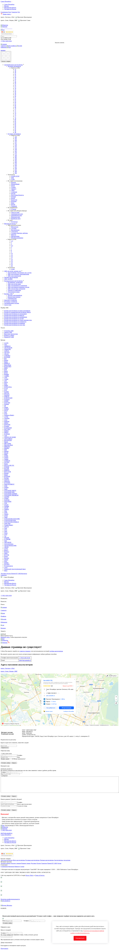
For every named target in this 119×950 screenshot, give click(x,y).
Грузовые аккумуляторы (32, 860)
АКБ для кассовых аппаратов (16, 288)
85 (15, 124)
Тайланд (13, 189)
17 (12, 258)
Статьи (22, 866)
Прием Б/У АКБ (52, 863)
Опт (19, 12)
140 (16, 149)
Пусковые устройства (10, 301)
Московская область (10, 7)
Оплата (39, 863)
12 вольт (13, 209)
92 (15, 127)
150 (16, 152)
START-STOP (15, 176)
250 (16, 173)
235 (16, 170)
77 (15, 116)
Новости (17, 866)
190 (16, 159)
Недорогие (14, 221)
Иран (12, 203)
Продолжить (4, 948)
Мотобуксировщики (17, 238)
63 (15, 101)
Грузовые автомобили (14, 134)
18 (12, 260)
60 (15, 96)
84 (15, 123)
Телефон (19, 755)
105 (16, 138)
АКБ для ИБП (8, 279)
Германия (14, 206)
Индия (13, 204)
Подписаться (4, 747)
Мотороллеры (15, 236)
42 (15, 74)
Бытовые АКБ (8, 294)
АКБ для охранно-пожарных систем (18, 287)
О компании (4, 12)
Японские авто (15, 217)
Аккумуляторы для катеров (62, 860)
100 (16, 137)
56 (15, 91)
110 (16, 141)
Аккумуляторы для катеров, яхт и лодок (19, 272)
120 (16, 145)
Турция (13, 187)
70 (15, 108)
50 (15, 83)
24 (12, 264)
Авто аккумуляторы (7, 860)
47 (15, 80)
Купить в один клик (6, 936)
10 (12, 253)
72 (15, 112)
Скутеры (13, 228)
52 (15, 85)
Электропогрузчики (14, 292)
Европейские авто (16, 215)
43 (15, 75)
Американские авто (17, 214)
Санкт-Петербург (9, 4)
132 (16, 148)
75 (15, 115)
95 (15, 129)
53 (15, 86)
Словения (14, 192)
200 (16, 162)
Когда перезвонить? (19, 759)
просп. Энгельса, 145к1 (8, 668)
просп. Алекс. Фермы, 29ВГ (9, 671)
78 (15, 118)
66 (15, 105)
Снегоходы (14, 231)
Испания (13, 201)
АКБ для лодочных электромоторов (18, 274)
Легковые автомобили (14, 66)
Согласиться (80, 938)
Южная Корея (15, 184)
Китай (13, 198)
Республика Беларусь (17, 195)
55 (15, 90)
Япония (13, 182)
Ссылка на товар (22, 806)
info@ (6, 833)
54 (15, 88)
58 (15, 93)
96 (15, 130)
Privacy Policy (30, 875)
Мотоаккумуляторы (10, 223)
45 (15, 79)
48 (15, 82)
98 (15, 132)
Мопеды (13, 234)
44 (15, 77)
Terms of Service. (40, 875)
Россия (13, 193)
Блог (9, 12)
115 (16, 143)
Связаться (4, 575)
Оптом (59, 863)
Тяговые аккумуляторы (11, 277)
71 (15, 110)
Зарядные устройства (10, 300)
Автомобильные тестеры (11, 303)
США (13, 190)
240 (16, 171)
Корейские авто (15, 218)
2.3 (12, 241)
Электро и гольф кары (14, 290)
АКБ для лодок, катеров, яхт (12, 271)
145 (16, 151)
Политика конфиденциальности (10, 899)
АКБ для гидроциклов (14, 276)
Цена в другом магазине (24, 804)
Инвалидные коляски (14, 297)
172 (16, 154)
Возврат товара (25, 863)
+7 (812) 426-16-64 (6, 41)
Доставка (33, 863)
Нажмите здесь (5, 637)
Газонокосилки (12, 298)
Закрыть (14, 763)
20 (12, 263)
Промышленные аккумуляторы (13, 281)
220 (16, 165)
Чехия (13, 185)
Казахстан (14, 200)
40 (15, 72)
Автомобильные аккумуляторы (13, 64)
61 (15, 97)
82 (15, 121)
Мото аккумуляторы (19, 860)
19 (12, 261)
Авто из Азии (15, 212)
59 (15, 94)
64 (15, 102)
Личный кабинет (6, 863)
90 (15, 126)
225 (16, 167)
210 (16, 163)
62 (15, 99)
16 (12, 256)
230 (16, 168)
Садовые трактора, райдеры (19, 233)
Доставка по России (10, 9)
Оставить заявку (5, 763)
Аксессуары (7, 305)
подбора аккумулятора (56, 651)
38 (15, 71)
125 (16, 146)
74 (15, 113)
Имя (18, 757)
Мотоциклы (14, 227)
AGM (12, 179)
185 (16, 157)
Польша (13, 196)
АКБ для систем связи (14, 284)
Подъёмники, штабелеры (15, 282)
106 (16, 140)
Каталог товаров (6, 61)
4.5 (12, 245)
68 (15, 107)
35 (15, 69)
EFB (12, 178)
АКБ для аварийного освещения (17, 285)
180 (16, 156)
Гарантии (14, 12)
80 (15, 119)
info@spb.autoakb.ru (25, 660)
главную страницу (25, 651)
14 (12, 255)
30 (12, 266)
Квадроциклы (15, 230)
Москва (6, 6)
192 (16, 160)
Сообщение (4, 775)
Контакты (11, 866)
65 (15, 104)
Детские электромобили (15, 295)
